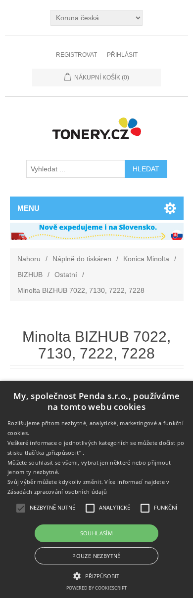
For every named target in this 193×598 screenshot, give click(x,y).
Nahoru (29, 259)
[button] (96, 575)
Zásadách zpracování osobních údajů (57, 491)
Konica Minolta (146, 259)
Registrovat (76, 54)
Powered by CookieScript (96, 588)
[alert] (96, 489)
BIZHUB (30, 275)
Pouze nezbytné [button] (96, 555)
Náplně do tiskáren (81, 259)
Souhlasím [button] (96, 533)
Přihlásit (122, 54)
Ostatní (65, 275)
